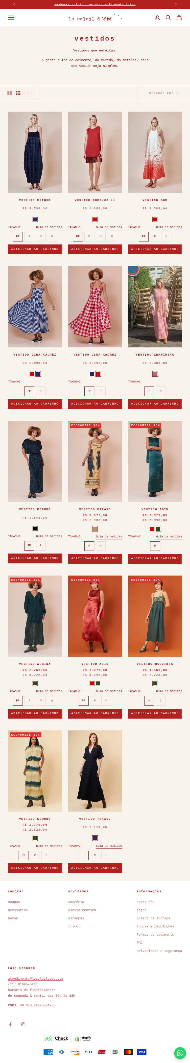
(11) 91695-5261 (23, 984)
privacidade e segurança (159, 951)
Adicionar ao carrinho (35, 249)
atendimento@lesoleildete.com (35, 979)
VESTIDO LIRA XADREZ (34, 355)
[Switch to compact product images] (26, 93)
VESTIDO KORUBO (35, 509)
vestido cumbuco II (95, 200)
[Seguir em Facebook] (10, 1024)
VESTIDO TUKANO (95, 819)
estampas (76, 918)
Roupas (14, 902)
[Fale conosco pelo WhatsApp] (180, 1053)
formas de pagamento (155, 935)
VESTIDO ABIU (155, 509)
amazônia (76, 902)
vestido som (154, 200)
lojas (141, 910)
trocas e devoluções (155, 926)
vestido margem (35, 200)
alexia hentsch (82, 910)
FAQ (139, 943)
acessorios (18, 910)
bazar (13, 918)
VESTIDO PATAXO (95, 509)
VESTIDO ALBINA (35, 664)
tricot (75, 926)
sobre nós (145, 902)
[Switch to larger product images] (9, 93)
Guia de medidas (49, 227)
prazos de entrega (153, 918)
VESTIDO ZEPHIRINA (155, 355)
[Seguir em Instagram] (23, 1024)
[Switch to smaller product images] (18, 93)
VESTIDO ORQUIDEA (155, 664)
